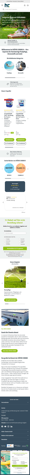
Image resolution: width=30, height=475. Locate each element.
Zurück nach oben (14, 399)
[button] (27, 5)
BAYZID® (9, 175)
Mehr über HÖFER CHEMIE (9, 350)
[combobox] (15, 9)
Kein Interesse (19, 470)
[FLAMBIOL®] (21, 168)
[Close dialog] (28, 451)
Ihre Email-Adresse (7, 231)
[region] (15, 202)
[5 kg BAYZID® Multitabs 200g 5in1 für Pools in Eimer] (21, 103)
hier (21, 256)
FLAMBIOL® (21, 175)
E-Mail (13, 456)
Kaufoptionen (9, 139)
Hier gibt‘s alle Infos (11, 300)
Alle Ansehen (15, 264)
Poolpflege (9, 73)
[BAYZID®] (9, 168)
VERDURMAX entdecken (10, 29)
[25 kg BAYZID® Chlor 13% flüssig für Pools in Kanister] (9, 103)
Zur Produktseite (9, 143)
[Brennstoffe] (21, 66)
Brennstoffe (21, 73)
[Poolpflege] (9, 66)
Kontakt (3, 415)
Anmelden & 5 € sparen (15, 248)
